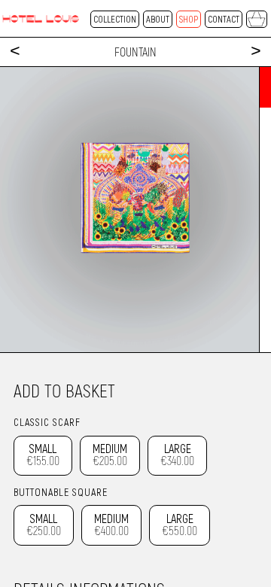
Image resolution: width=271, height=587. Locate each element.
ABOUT (157, 20)
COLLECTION (114, 20)
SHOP (188, 20)
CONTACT (223, 20)
